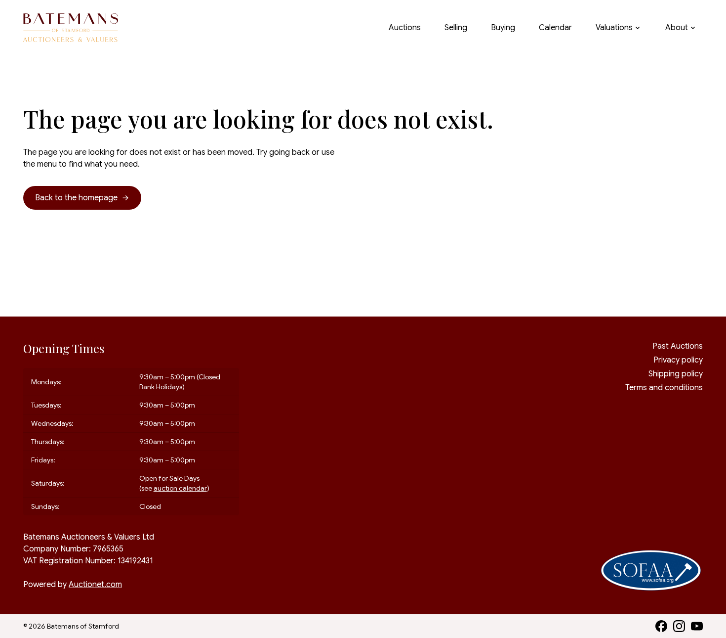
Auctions (405, 28)
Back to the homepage (76, 198)
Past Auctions (677, 346)
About (676, 28)
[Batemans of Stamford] (70, 28)
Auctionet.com (95, 585)
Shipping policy (675, 374)
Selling (455, 28)
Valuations (614, 28)
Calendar (555, 28)
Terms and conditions (664, 388)
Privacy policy (678, 360)
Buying (503, 28)
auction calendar (180, 488)
